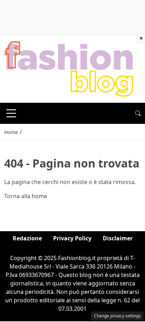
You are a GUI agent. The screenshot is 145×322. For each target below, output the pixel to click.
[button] (138, 113)
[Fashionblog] (68, 68)
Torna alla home (25, 196)
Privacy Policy (72, 238)
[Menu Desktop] (11, 113)
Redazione (27, 238)
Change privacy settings (117, 316)
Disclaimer (118, 238)
